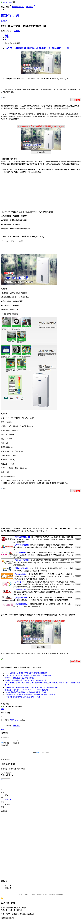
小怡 (2, 709)
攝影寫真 (16, 726)
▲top (2, 729)
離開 (11, 918)
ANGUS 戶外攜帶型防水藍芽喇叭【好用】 (20, 678)
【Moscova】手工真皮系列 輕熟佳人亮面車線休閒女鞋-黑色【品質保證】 (30, 695)
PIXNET (26, 894)
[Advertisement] (18, 191)
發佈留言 (4, 745)
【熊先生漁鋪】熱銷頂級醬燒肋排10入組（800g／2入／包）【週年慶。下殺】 (32, 687)
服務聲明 (60, 894)
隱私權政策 (52, 894)
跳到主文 (4, 21)
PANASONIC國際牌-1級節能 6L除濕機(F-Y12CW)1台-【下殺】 (38, 48)
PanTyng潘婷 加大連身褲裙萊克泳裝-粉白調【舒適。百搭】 (26, 692)
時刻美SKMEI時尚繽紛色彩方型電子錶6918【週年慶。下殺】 (26, 680)
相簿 (6, 35)
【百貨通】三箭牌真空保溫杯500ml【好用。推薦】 (23, 697)
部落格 (7, 37)
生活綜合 (17, 31)
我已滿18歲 (5, 918)
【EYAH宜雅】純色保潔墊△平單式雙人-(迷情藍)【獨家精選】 (27, 673)
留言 (16, 720)
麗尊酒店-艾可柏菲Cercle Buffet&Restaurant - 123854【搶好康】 (27, 690)
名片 (6, 39)
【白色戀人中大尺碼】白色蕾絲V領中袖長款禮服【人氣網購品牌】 (28, 675)
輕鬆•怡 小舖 (10, 15)
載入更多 (4, 733)
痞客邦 (12, 720)
